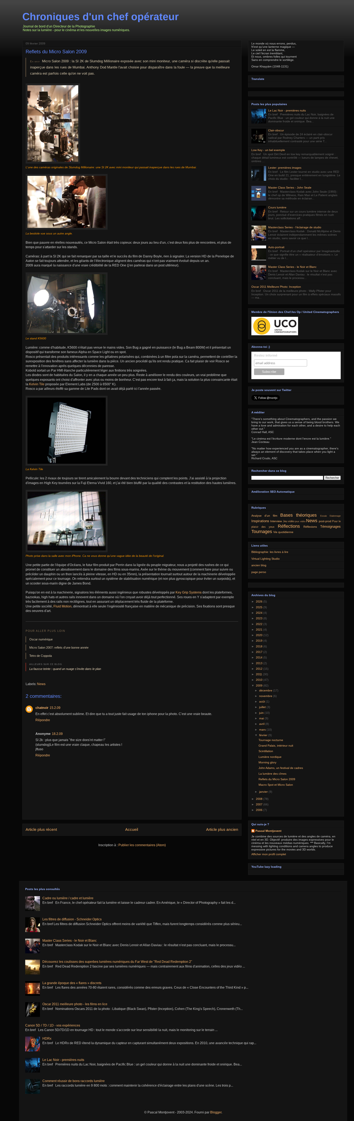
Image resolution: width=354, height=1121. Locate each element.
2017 (259, 652)
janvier (264, 791)
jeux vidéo (300, 521)
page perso (258, 572)
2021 (259, 629)
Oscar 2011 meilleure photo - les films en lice (74, 1004)
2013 (259, 663)
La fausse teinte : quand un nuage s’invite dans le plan (65, 669)
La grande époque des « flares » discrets (71, 983)
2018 (259, 646)
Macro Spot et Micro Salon (276, 784)
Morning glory (267, 762)
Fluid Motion (62, 606)
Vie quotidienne (283, 532)
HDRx (46, 1038)
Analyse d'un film (264, 515)
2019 (259, 640)
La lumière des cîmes (272, 773)
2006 (259, 810)
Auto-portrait (276, 247)
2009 (259, 685)
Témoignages (330, 527)
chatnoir (41, 707)
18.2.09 (57, 734)
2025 (259, 607)
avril (262, 723)
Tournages (261, 531)
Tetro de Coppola (40, 655)
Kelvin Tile (36, 384)
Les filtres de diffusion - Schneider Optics (72, 919)
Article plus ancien (222, 829)
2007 (259, 804)
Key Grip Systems (189, 592)
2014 (259, 657)
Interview (276, 521)
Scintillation (266, 751)
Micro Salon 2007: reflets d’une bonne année (58, 647)
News (41, 684)
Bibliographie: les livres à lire (269, 552)
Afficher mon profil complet (268, 854)
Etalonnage (335, 516)
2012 (259, 668)
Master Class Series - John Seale (289, 187)
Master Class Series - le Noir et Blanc (292, 266)
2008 (259, 798)
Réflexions (310, 526)
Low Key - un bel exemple (268, 150)
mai (262, 718)
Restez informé (265, 355)
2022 (259, 624)
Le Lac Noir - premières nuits (287, 110)
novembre (266, 696)
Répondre (42, 720)
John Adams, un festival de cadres (281, 768)
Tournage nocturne (271, 740)
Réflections (289, 526)
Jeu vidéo (288, 521)
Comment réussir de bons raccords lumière (73, 1081)
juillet (263, 707)
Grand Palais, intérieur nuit (276, 745)
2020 (259, 635)
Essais (323, 516)
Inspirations (260, 521)
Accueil (131, 829)
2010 (259, 679)
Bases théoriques (298, 515)
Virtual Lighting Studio (265, 558)
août (262, 701)
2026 (259, 601)
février (263, 735)
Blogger (215, 1112)
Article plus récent (41, 829)
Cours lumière (277, 207)
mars (263, 729)
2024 (259, 612)
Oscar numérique (41, 639)
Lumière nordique (270, 756)
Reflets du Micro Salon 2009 (56, 51)
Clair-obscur (276, 130)
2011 (259, 674)
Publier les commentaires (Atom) (142, 845)
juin (261, 712)
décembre (266, 690)
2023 (259, 618)
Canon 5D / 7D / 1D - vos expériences (52, 1025)
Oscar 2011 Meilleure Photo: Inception (276, 286)
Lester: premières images (284, 167)
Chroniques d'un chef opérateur (100, 16)
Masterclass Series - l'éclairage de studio (294, 227)
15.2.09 (55, 707)
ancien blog (258, 565)
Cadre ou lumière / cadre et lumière (67, 898)
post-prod (325, 521)
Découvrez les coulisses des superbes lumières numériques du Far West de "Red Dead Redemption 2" (117, 961)
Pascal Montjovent (268, 830)
